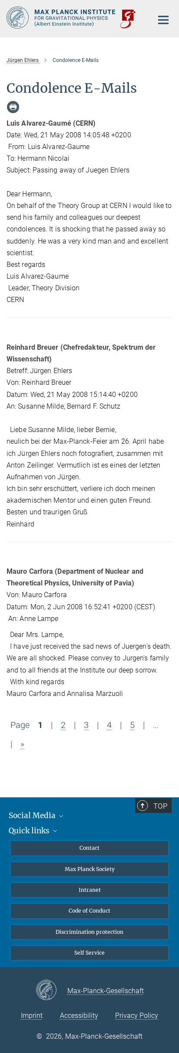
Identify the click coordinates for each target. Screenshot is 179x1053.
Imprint (32, 1015)
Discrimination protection (89, 932)
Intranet (90, 890)
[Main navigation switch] (163, 20)
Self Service (89, 952)
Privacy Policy (136, 1015)
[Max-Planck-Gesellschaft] (51, 990)
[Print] (13, 107)
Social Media (33, 815)
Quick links (30, 830)
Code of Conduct (89, 910)
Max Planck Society (90, 869)
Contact (89, 848)
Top (160, 806)
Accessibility (79, 1015)
